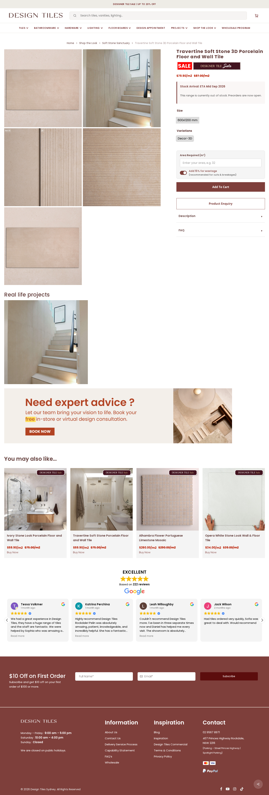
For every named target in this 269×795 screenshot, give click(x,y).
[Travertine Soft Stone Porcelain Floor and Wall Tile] (101, 499)
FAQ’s (108, 756)
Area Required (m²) (193, 155)
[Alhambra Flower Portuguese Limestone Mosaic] (167, 499)
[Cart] (256, 15)
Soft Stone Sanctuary (116, 43)
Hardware (72, 28)
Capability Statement (120, 750)
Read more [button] (18, 636)
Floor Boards (118, 28)
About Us (111, 732)
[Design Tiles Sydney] (36, 15)
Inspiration (161, 738)
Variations (184, 130)
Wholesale (112, 762)
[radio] (187, 120)
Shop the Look (203, 28)
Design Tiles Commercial (170, 744)
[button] (262, 620)
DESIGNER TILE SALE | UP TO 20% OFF (134, 4)
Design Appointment (151, 28)
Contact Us (113, 738)
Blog (157, 732)
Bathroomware (45, 28)
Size (180, 110)
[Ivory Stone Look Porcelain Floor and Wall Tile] (35, 499)
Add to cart (220, 187)
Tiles (22, 28)
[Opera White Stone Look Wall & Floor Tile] (233, 499)
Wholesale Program (236, 28)
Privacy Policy (163, 756)
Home (70, 43)
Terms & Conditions (167, 750)
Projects (177, 28)
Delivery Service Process (121, 744)
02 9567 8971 (211, 732)
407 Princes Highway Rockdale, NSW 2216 (223, 740)
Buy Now (12, 552)
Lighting (93, 28)
